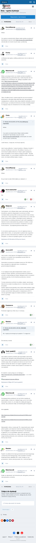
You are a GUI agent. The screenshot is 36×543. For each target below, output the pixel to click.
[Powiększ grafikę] (10, 379)
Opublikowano (15, 29)
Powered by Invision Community (18, 540)
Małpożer (9, 206)
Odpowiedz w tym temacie (18, 17)
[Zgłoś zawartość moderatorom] (31, 28)
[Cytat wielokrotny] (2, 46)
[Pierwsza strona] (2, 22)
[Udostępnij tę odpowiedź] (34, 28)
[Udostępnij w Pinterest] (13, 520)
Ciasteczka (31, 537)
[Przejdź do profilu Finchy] (3, 53)
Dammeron (9, 305)
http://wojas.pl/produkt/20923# (24, 40)
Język (4, 537)
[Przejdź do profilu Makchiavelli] (3, 71)
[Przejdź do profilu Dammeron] (3, 306)
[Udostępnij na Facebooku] (7, 520)
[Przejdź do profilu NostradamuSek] (3, 190)
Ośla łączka (23, 12)
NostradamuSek (11, 190)
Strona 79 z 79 (20, 21)
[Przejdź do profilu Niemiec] (3, 322)
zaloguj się (22, 495)
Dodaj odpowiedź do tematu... (12, 503)
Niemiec (8, 321)
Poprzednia (7, 21)
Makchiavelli (10, 70)
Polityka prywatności (20, 537)
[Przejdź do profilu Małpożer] (3, 207)
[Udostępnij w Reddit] (2, 520)
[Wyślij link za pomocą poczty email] (10, 520)
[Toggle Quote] (4, 121)
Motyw (10, 537)
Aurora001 (9, 250)
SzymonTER (7, 12)
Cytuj (6, 46)
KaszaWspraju (10, 27)
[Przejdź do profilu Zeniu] (3, 116)
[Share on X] (5, 520)
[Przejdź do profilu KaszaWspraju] (3, 28)
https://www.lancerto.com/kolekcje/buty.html (13, 374)
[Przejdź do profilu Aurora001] (3, 251)
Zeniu (7, 115)
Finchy (8, 52)
